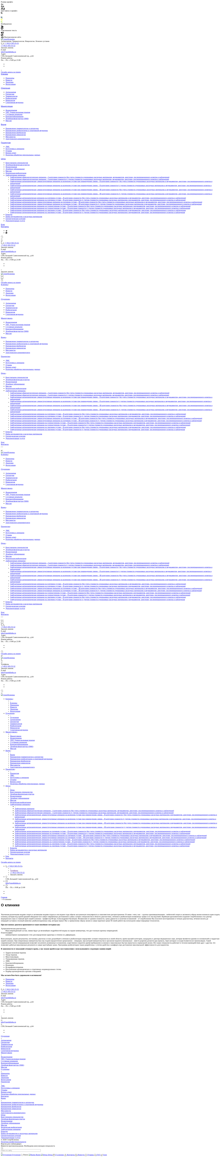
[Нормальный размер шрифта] (2, 6)
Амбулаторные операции (16, 175)
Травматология (11, 96)
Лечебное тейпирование (15, 169)
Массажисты (11, 137)
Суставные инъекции (14, 114)
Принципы (10, 78)
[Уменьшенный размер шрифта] (2, 4)
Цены (3, 159)
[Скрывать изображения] (2, 28)
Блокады (9, 214)
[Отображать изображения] (2, 26)
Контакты (5, 227)
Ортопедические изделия (15, 219)
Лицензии (9, 82)
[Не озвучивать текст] (2, 35)
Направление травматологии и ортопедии (22, 128)
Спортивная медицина (14, 102)
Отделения (5, 88)
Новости (9, 80)
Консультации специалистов (17, 163)
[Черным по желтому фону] (1, 19)
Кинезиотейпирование (14, 116)
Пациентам (6, 143)
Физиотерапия (11, 110)
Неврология (10, 100)
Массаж (9, 121)
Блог (3, 225)
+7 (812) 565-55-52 (11, 43)
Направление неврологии (16, 135)
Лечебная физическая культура (18, 165)
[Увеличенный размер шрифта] (3, 8)
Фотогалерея (11, 84)
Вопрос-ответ (11, 153)
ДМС (8, 147)
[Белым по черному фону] (1, 15)
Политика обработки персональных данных (23, 155)
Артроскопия (11, 92)
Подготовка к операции (15, 149)
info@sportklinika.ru (8, 52)
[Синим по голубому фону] (1, 17)
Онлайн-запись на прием (11, 72)
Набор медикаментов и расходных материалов (24, 217)
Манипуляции (7, 106)
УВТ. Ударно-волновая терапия (18, 112)
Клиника (4, 74)
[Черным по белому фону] (1, 13)
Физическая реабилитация (16, 173)
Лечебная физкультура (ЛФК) (17, 119)
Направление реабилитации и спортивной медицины (27, 130)
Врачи (3, 125)
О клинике (5, 1069)
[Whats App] (6, 233)
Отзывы (9, 151)
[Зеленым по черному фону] (1, 22)
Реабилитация (11, 98)
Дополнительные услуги (15, 221)
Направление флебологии (16, 133)
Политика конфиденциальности (13, 1142)
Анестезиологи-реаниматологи (18, 139)
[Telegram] (6, 231)
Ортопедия (10, 94)
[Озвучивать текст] (2, 32)
